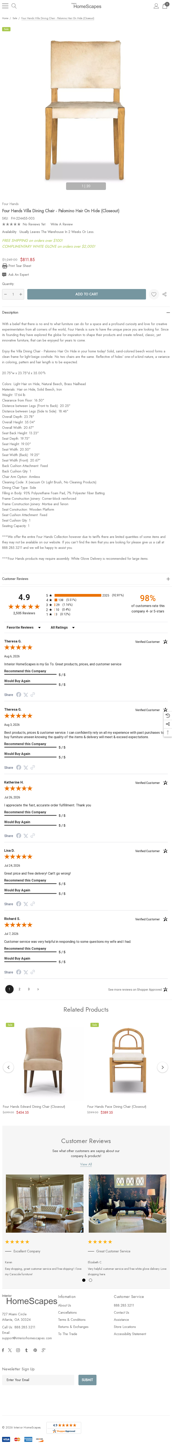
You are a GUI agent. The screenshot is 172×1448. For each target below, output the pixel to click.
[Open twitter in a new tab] (10, 1350)
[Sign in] (156, 6)
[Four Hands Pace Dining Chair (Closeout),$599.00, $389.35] (127, 1060)
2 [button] (90, 1280)
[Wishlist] (154, 294)
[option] (44, 1226)
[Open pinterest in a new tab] (35, 1350)
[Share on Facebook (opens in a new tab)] (18, 695)
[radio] (86, 595)
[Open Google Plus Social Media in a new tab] (44, 1350)
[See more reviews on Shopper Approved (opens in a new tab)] (32, 695)
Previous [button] (61, 184)
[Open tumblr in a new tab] (27, 1350)
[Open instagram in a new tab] (18, 1350)
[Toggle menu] (5, 6)
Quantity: (8, 283)
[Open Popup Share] (164, 294)
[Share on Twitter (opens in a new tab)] (25, 695)
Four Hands (10, 203)
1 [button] (83, 1280)
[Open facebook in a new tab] (3, 1350)
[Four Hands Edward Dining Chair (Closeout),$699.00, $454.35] (43, 1060)
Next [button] (111, 184)
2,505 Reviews (24, 613)
